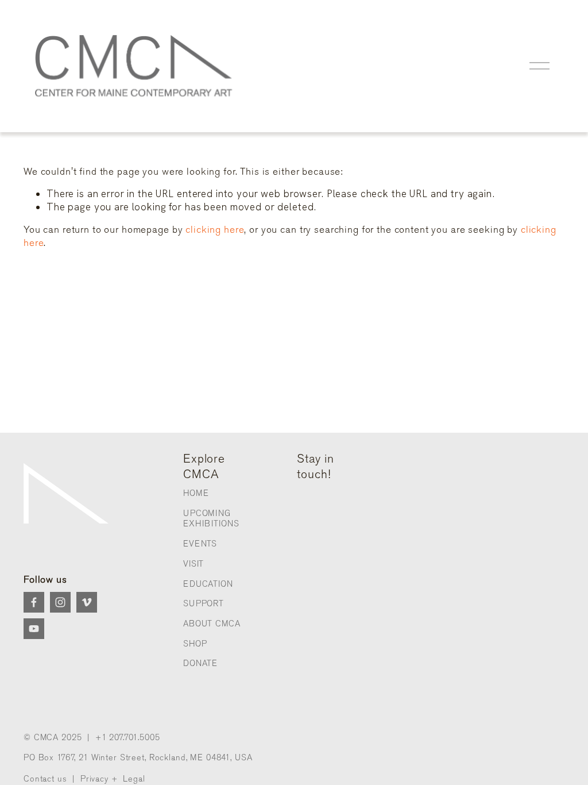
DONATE (200, 663)
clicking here (214, 229)
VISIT (193, 564)
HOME (195, 493)
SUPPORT (203, 604)
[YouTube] (34, 628)
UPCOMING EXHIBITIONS (211, 519)
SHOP (195, 644)
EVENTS (200, 544)
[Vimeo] (86, 602)
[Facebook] (34, 602)
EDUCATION (208, 584)
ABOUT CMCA (212, 624)
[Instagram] (60, 602)
